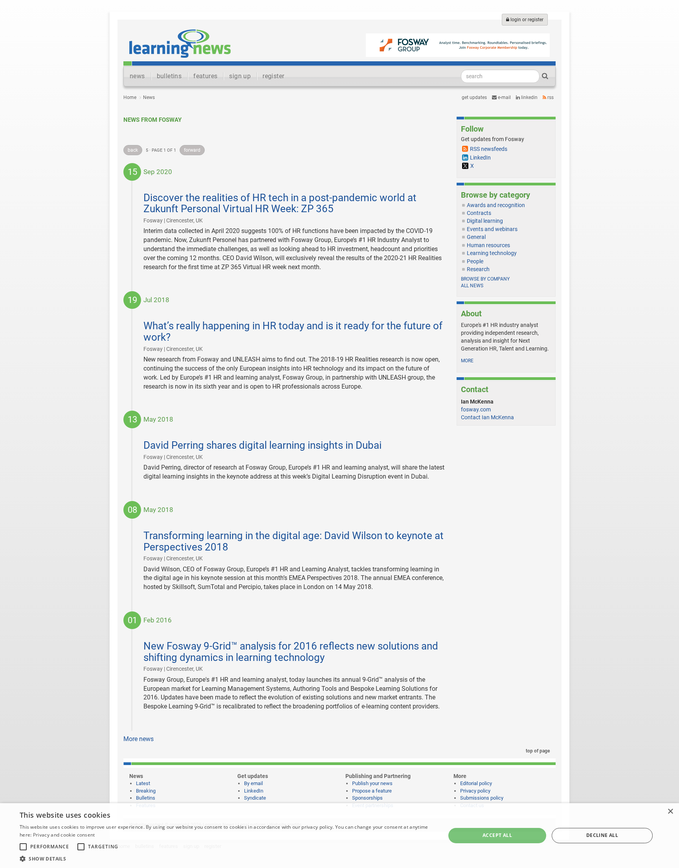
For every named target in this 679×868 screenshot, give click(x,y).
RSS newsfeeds (488, 149)
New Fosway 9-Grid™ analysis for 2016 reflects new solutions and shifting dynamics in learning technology (290, 651)
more (467, 360)
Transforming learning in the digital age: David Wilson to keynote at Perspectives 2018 (293, 541)
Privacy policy (475, 791)
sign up (240, 76)
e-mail (504, 97)
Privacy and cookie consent (64, 834)
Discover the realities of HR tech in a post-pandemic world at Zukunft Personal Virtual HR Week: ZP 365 (280, 203)
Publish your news (372, 783)
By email (253, 783)
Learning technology (492, 253)
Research (478, 269)
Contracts (479, 213)
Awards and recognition (496, 205)
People (475, 261)
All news (472, 285)
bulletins (169, 76)
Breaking (146, 791)
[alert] (339, 835)
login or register (526, 19)
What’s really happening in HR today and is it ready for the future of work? (292, 331)
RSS (550, 97)
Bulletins (145, 798)
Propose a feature (372, 791)
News (149, 97)
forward (192, 150)
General (476, 237)
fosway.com (476, 409)
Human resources (488, 245)
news (137, 76)
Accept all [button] (497, 835)
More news (138, 739)
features (205, 76)
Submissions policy (481, 798)
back (133, 150)
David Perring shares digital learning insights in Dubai (262, 445)
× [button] (670, 812)
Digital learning (485, 221)
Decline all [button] (602, 835)
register (273, 76)
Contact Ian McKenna (487, 417)
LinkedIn (529, 97)
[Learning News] (180, 43)
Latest (143, 783)
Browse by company (485, 279)
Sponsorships (367, 798)
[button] (226, 858)
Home (129, 97)
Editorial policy (476, 783)
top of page (537, 751)
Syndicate (255, 798)
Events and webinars (492, 229)
